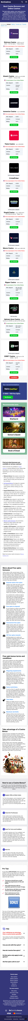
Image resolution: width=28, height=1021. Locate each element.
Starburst (14, 419)
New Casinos (14, 976)
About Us (14, 984)
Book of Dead (14, 451)
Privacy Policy (21, 1019)
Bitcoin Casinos (14, 980)
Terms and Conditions (8, 1019)
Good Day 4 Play (14, 992)
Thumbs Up (18, 24)
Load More (14, 377)
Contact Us (14, 985)
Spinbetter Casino (14, 998)
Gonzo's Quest (14, 435)
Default (9, 24)
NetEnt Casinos (14, 978)
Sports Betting (14, 982)
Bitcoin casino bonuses (9, 521)
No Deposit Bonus (8, 483)
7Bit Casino (14, 990)
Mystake (14, 994)
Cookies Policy (15, 1019)
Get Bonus (8, 397)
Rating (13, 24)
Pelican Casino (14, 996)
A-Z (6, 25)
